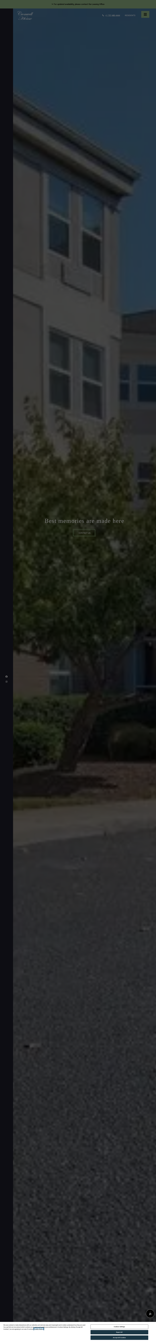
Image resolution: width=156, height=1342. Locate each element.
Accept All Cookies (119, 1337)
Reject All (119, 1332)
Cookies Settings (119, 1326)
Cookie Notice (39, 1329)
